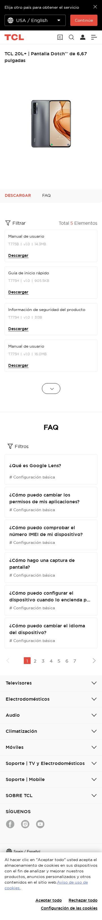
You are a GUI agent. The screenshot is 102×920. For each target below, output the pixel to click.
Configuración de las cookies (69, 908)
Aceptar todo (48, 900)
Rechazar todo (83, 900)
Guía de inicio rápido (28, 272)
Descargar (18, 255)
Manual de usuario (26, 236)
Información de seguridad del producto (46, 309)
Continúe (84, 20)
